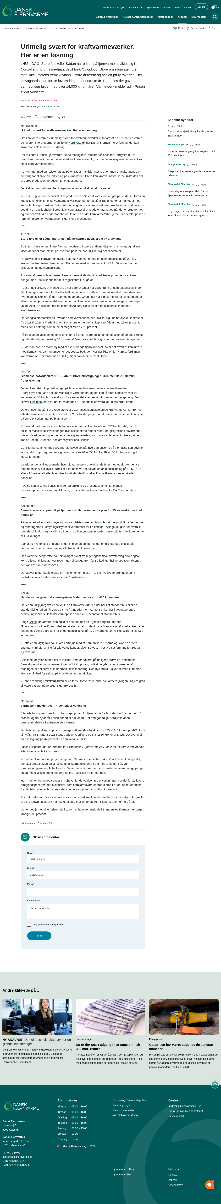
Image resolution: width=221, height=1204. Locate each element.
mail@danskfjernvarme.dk (17, 1156)
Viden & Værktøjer (107, 17)
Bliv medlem (198, 17)
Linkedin (172, 1180)
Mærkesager (165, 17)
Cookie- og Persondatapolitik (129, 1100)
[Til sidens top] (215, 1084)
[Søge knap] (215, 17)
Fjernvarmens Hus (123, 1169)
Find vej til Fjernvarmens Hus (184, 1106)
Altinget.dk (112, 527)
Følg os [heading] (173, 1169)
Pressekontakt (176, 1116)
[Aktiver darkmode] (215, 7)
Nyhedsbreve (153, 7)
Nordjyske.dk (76, 142)
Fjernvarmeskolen (123, 1174)
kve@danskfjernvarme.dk (46, 106)
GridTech (36, 402)
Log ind (201, 6)
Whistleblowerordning (125, 1115)
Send (39, 935)
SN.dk (33, 622)
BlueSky (172, 1175)
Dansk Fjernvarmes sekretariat (185, 1111)
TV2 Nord (27, 246)
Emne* (30, 884)
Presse (167, 7)
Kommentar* (33, 900)
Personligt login (122, 1105)
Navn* (30, 853)
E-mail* (30, 867)
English (188, 7)
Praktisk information (124, 1110)
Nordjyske (116, 718)
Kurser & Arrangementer (138, 17)
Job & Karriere (136, 7)
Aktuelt (182, 17)
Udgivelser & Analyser (114, 7)
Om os (177, 7)
